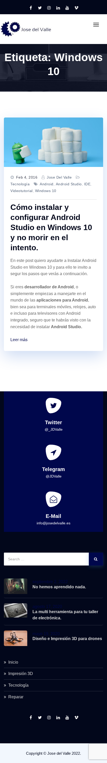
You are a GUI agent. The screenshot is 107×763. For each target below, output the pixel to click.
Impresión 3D (20, 673)
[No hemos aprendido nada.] (15, 586)
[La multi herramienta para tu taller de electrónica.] (15, 610)
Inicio (13, 662)
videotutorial (21, 191)
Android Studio (69, 184)
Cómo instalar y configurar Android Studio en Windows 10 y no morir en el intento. (51, 227)
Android (47, 184)
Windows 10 (45, 191)
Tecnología (20, 184)
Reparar (15, 697)
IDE (87, 184)
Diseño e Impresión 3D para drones (67, 638)
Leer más (19, 340)
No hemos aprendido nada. (59, 587)
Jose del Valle (59, 177)
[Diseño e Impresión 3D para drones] (15, 638)
